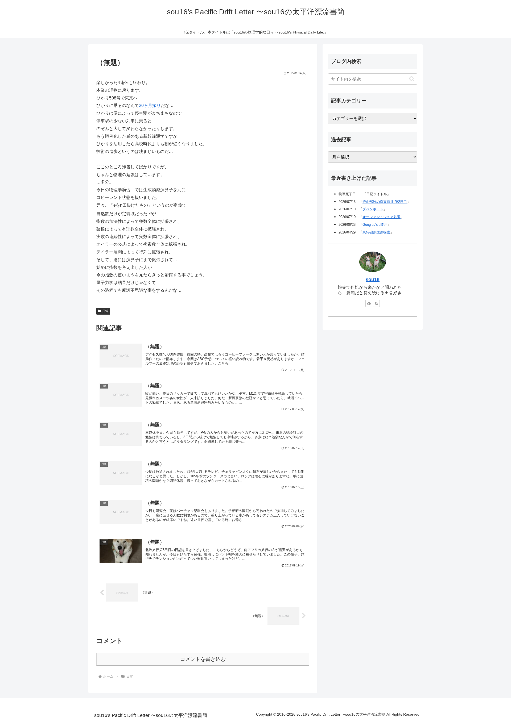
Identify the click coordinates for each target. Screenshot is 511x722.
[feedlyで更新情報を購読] (368, 303)
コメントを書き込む (203, 659)
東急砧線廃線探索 (376, 232)
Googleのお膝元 (374, 225)
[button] (412, 79)
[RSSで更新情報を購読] (376, 303)
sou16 (373, 279)
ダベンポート (372, 209)
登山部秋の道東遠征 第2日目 (384, 202)
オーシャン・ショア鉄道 (381, 217)
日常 (105, 311)
